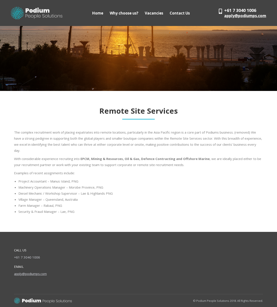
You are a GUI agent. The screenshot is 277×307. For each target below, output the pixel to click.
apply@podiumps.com (245, 15)
